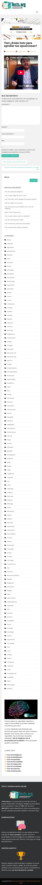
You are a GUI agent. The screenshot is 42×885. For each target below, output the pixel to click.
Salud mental (11, 598)
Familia (9, 394)
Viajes (9, 681)
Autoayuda (10, 274)
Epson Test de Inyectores (12, 212)
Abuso (9, 240)
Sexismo (9, 617)
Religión (9, 590)
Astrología (10, 270)
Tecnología (10, 643)
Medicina (10, 500)
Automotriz (10, 285)
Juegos (9, 466)
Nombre (4, 127)
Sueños (9, 636)
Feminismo (10, 398)
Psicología (10, 560)
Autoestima (10, 277)
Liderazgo (10, 489)
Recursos (10, 572)
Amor (9, 259)
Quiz (8, 568)
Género (9, 413)
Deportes (10, 323)
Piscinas (9, 538)
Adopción (10, 244)
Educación (33, 51)
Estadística (10, 383)
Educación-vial (11, 357)
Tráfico (9, 658)
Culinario (10, 315)
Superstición (11, 639)
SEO (8, 609)
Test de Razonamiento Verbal (13, 220)
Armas (9, 266)
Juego (9, 462)
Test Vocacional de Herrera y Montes (16, 227)
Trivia (8, 670)
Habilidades (10, 424)
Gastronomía (11, 409)
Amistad (9, 255)
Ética (8, 391)
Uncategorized (11, 673)
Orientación (10, 530)
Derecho (10, 326)
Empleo (9, 364)
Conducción (10, 304)
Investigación (11, 455)
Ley (8, 481)
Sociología (10, 632)
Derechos (10, 330)
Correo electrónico (7, 134)
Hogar (9, 440)
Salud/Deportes (12, 602)
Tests (9, 651)
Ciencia (9, 296)
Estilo (8, 387)
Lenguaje (10, 477)
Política (9, 541)
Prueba (9, 553)
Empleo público (12, 368)
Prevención (10, 545)
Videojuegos (11, 685)
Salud (8, 594)
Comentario (5, 104)
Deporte (9, 319)
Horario (9, 443)
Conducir (10, 308)
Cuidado (9, 311)
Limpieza (10, 492)
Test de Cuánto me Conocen (13, 203)
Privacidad (10, 549)
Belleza (9, 293)
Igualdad (9, 451)
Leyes (9, 485)
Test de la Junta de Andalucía (13, 192)
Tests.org (14, 881)
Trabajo (9, 654)
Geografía (10, 417)
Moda (9, 507)
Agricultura (10, 247)
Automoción (11, 281)
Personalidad (11, 534)
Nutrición (10, 523)
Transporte (10, 662)
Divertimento (11, 338)
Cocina (9, 300)
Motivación (10, 511)
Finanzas (10, 402)
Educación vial (11, 353)
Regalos (9, 579)
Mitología (10, 504)
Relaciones (10, 587)
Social (9, 624)
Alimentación (11, 251)
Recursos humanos (13, 575)
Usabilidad (10, 677)
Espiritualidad (11, 379)
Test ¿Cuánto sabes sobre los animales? (17, 216)
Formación (10, 406)
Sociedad (10, 628)
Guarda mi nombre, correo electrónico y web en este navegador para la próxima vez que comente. (18, 151)
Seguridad (10, 605)
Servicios (10, 613)
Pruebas (9, 556)
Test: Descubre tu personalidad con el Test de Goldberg (19, 207)
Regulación (10, 583)
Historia (9, 436)
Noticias (9, 519)
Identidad (10, 447)
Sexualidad (10, 621)
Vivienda (9, 688)
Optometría (10, 526)
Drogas (9, 342)
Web (2, 141)
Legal (8, 470)
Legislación (10, 474)
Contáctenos (21, 881)
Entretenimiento (12, 372)
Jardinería (10, 458)
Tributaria (10, 666)
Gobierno (10, 421)
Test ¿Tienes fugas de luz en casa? (15, 195)
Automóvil (10, 289)
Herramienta (11, 428)
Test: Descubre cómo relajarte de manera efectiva (20, 199)
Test (8, 647)
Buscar (6, 177)
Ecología (9, 345)
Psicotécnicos (11, 564)
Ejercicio (9, 360)
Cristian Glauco (21, 51)
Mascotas (10, 496)
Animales (10, 262)
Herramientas (11, 432)
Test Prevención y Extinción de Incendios (17, 223)
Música (9, 515)
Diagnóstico (11, 334)
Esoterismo (10, 375)
